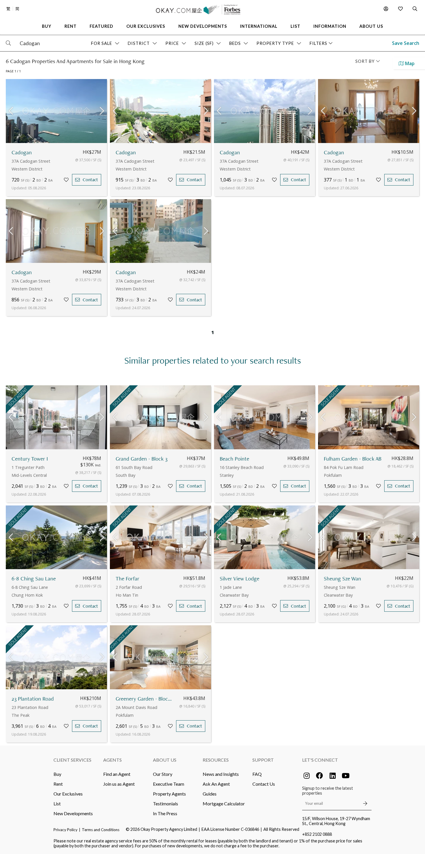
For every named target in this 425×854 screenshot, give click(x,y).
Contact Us (263, 784)
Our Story (162, 774)
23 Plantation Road (33, 698)
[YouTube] (345, 775)
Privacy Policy (65, 829)
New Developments (73, 813)
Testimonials (165, 803)
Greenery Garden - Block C (144, 698)
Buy (57, 774)
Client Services (72, 760)
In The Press (165, 813)
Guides (210, 793)
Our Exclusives (68, 793)
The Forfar (127, 578)
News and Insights (221, 774)
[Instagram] (306, 775)
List (57, 803)
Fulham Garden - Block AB (352, 458)
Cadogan (22, 152)
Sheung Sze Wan (342, 578)
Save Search (405, 43)
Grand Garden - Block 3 (141, 458)
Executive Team (168, 784)
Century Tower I (30, 458)
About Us (164, 760)
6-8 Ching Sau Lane (34, 578)
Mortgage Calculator (224, 803)
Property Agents (169, 793)
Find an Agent (116, 774)
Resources (216, 760)
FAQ (257, 774)
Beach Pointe (234, 458)
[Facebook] (319, 775)
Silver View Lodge (239, 578)
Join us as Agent (119, 784)
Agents (112, 760)
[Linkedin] (332, 775)
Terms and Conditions (100, 829)
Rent (58, 784)
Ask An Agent (216, 784)
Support (263, 760)
